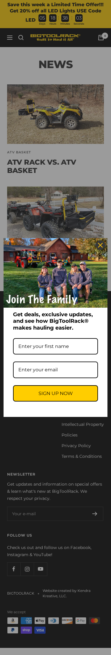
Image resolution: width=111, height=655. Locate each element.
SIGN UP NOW (55, 393)
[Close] (100, 245)
